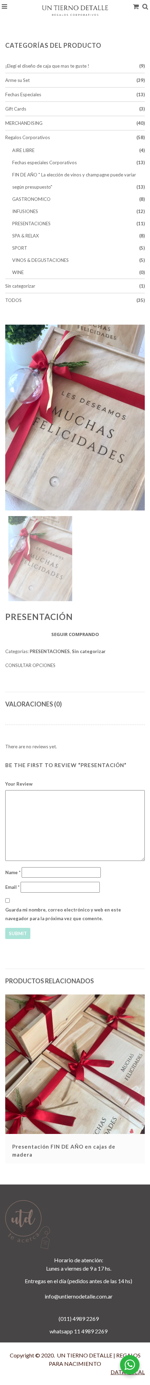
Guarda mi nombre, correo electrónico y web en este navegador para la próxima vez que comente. (63, 914)
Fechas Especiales (23, 94)
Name (13, 872)
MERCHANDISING (24, 123)
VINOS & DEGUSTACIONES (40, 260)
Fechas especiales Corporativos (44, 162)
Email (12, 887)
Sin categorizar (20, 286)
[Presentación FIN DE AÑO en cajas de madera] (75, 1064)
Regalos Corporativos (27, 137)
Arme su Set (17, 80)
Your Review (18, 784)
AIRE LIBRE (23, 150)
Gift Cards (15, 109)
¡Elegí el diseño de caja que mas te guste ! (47, 66)
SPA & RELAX (25, 236)
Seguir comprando (75, 634)
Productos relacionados (49, 981)
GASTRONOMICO (31, 199)
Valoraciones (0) (33, 704)
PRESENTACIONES (31, 223)
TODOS (13, 300)
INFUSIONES (25, 211)
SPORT (19, 248)
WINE (18, 272)
